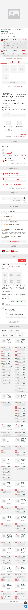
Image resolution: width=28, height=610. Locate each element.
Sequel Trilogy (13, 335)
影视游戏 (4, 330)
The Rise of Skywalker (14, 333)
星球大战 (10, 330)
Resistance (4, 335)
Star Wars (4, 333)
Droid (23, 333)
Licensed (17, 330)
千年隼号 (20, 335)
